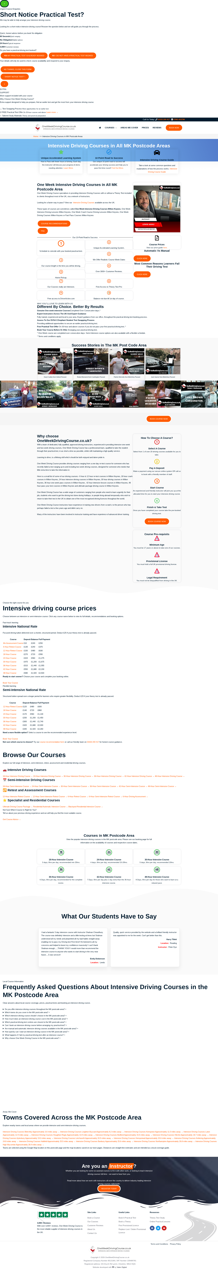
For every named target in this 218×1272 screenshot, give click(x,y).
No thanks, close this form (17, 69)
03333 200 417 (164, 119)
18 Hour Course (9, 654)
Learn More (68, 168)
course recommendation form (52, 742)
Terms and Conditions (159, 1244)
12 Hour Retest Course (12, 651)
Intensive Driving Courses (83, 202)
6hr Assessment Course (13, 643)
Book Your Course (10, 683)
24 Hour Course (9, 658)
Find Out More (117, 168)
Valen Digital (122, 1267)
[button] (174, 127)
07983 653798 (179, 119)
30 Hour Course (9, 662)
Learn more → (52, 112)
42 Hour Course (9, 669)
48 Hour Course (9, 673)
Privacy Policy (175, 1244)
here (165, 248)
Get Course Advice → (12, 819)
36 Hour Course (9, 665)
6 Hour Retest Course (12, 647)
